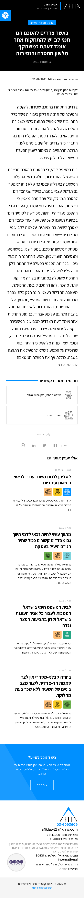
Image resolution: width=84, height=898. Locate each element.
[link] (57, 6)
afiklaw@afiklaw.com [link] (60, 829)
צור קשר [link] (42, 785)
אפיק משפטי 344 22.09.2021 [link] (50, 79)
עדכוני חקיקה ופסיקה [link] (42, 22)
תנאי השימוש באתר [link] (42, 888)
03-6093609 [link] (67, 825)
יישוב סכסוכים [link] (53, 415)
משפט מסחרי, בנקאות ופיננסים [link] (44, 395)
